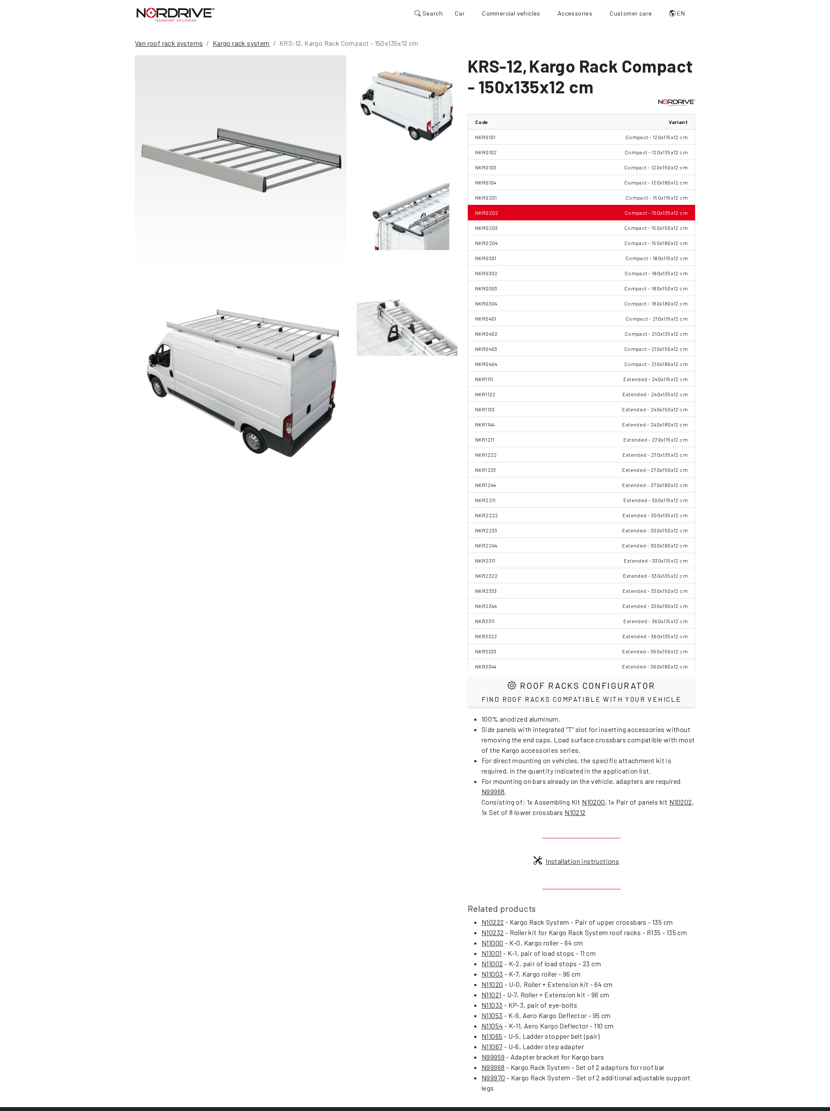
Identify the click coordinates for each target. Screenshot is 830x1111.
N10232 (493, 932)
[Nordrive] (175, 14)
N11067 (492, 1046)
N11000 (492, 943)
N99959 (493, 1057)
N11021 (491, 994)
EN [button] (680, 13)
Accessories (575, 13)
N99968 (493, 791)
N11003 (492, 974)
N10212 (575, 812)
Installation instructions (582, 861)
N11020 (492, 984)
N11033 (492, 1005)
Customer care (631, 13)
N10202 (680, 802)
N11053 (492, 1015)
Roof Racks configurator (582, 691)
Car (460, 13)
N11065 (492, 1036)
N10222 (493, 922)
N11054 (492, 1026)
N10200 (593, 802)
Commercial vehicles (511, 13)
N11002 (492, 963)
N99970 (493, 1077)
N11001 (491, 953)
